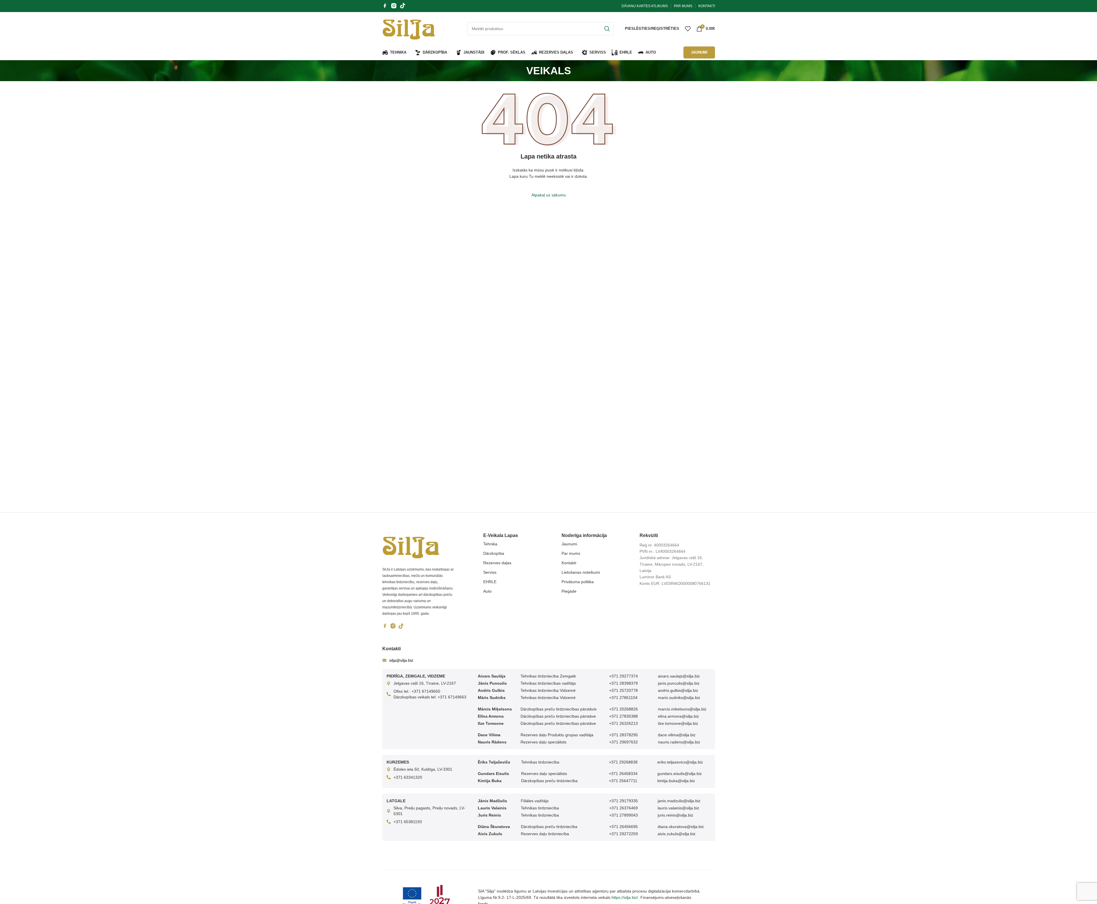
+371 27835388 (623, 716)
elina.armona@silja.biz (678, 716)
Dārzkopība (493, 553)
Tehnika (490, 544)
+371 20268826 (623, 709)
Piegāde (569, 591)
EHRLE (489, 581)
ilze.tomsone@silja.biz (678, 723)
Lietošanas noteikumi (581, 572)
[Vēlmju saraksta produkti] (687, 28)
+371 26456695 (623, 826)
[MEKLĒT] (607, 28)
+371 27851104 (623, 697)
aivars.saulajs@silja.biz (679, 676)
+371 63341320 (407, 777)
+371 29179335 (623, 800)
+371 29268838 (623, 762)
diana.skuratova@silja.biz (681, 826)
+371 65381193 (407, 821)
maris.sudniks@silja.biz (679, 697)
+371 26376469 (623, 808)
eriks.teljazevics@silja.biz (680, 762)
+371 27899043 (623, 815)
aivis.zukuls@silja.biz (676, 833)
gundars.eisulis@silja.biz (679, 773)
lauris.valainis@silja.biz (678, 808)
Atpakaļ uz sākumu (548, 195)
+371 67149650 (426, 691)
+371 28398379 (623, 683)
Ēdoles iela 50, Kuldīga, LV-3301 (422, 769)
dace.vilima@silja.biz (676, 735)
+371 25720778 (623, 690)
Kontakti (569, 563)
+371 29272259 (623, 833)
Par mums (571, 553)
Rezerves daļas (497, 563)
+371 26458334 (623, 773)
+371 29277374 (623, 676)
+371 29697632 (623, 742)
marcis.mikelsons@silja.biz (682, 709)
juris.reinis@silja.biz (675, 815)
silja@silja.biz (401, 660)
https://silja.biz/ (624, 897)
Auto (487, 591)
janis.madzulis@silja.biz (679, 800)
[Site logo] (408, 28)
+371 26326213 (623, 723)
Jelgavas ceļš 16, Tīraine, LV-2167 (424, 683)
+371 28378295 (623, 735)
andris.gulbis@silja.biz (678, 690)
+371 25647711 (623, 780)
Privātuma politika (578, 581)
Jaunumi (569, 544)
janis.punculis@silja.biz (678, 683)
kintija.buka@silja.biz (676, 780)
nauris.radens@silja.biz (679, 742)
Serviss (489, 572)
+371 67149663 (452, 697)
